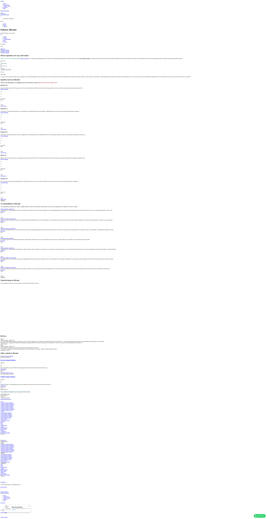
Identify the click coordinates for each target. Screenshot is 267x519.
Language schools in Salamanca (8, 409)
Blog (4, 8)
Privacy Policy (4, 487)
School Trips (6, 4)
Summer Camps (6, 6)
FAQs (2, 424)
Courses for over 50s (5, 420)
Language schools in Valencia (7, 405)
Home (4, 23)
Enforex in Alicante (24, 58)
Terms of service (4, 491)
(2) (1, 34)
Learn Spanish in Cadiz (6, 417)
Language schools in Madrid (7, 406)
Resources (3, 421)
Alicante (5, 26)
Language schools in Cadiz (6, 410)
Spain (4, 25)
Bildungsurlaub (4, 427)
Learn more (14, 509)
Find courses (3, 369)
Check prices (3, 106)
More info (3, 211)
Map (4, 40)
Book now (3, 13)
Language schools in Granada (7, 407)
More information (4, 89)
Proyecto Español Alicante (8, 360)
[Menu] (1, 12)
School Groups (4, 425)
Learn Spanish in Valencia (6, 415)
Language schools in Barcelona (7, 404)
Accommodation (7, 39)
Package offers (4, 419)
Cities (4, 3)
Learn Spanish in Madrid (6, 414)
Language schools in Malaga (7, 402)
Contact (2, 426)
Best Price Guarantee (5, 432)
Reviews (5, 41)
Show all (3, 200)
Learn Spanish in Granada (6, 416)
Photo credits (3, 429)
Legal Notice (3, 431)
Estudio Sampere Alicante (8, 376)
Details (4, 36)
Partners (2, 430)
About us (5, 7)
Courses (5, 38)
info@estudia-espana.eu (6, 399)
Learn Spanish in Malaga (6, 412)
